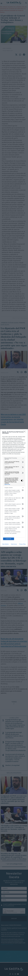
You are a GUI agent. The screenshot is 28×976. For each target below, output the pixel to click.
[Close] (25, 432)
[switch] (22, 462)
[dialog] (14, 488)
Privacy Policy (22, 544)
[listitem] (14, 458)
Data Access (14, 544)
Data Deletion (5, 544)
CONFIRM (8, 538)
